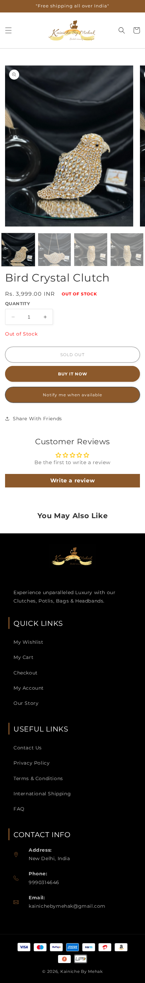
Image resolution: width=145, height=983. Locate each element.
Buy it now (72, 373)
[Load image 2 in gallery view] (54, 249)
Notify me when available (72, 394)
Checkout (25, 673)
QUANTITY (17, 303)
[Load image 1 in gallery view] (18, 249)
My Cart (23, 657)
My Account (28, 688)
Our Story (25, 703)
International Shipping (42, 794)
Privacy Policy (31, 763)
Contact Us (27, 748)
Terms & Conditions (38, 778)
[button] (8, 30)
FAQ (19, 809)
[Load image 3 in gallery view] (90, 249)
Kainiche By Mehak (81, 971)
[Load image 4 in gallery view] (127, 249)
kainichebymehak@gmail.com (67, 906)
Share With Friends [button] (37, 419)
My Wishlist (28, 642)
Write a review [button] (72, 480)
